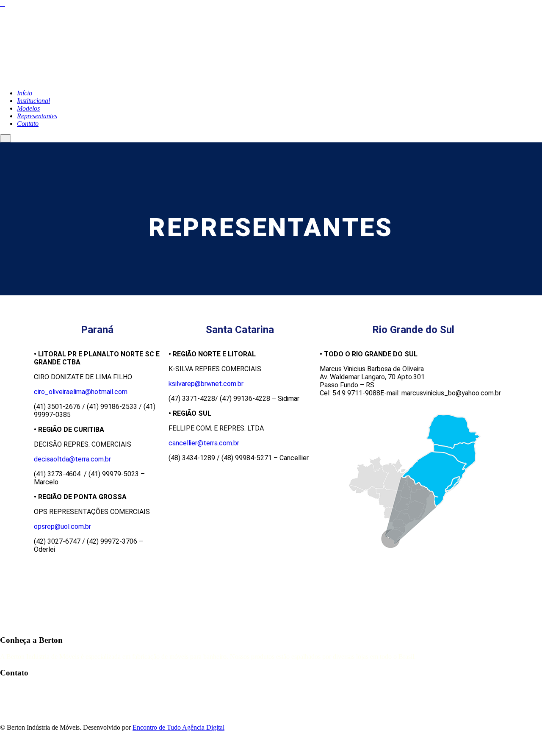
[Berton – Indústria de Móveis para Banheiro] (106, 78)
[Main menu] (5, 138)
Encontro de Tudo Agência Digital (178, 727)
